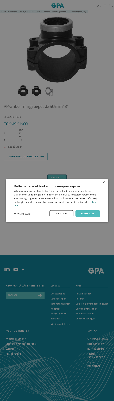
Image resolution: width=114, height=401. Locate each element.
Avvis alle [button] (61, 213)
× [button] (103, 182)
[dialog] (57, 200)
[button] (22, 213)
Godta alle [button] (88, 213)
